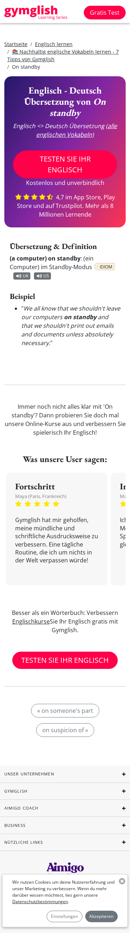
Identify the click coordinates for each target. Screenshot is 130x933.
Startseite (15, 44)
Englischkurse (31, 621)
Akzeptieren (101, 916)
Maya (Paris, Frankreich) (40, 496)
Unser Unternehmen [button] (29, 773)
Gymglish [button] (15, 791)
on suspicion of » (65, 730)
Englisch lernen (54, 44)
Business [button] (15, 825)
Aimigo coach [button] (21, 808)
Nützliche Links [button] (23, 842)
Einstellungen (64, 916)
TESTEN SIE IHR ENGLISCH (65, 164)
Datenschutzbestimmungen (40, 901)
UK (26, 276)
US (46, 276)
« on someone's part (65, 711)
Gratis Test (105, 13)
